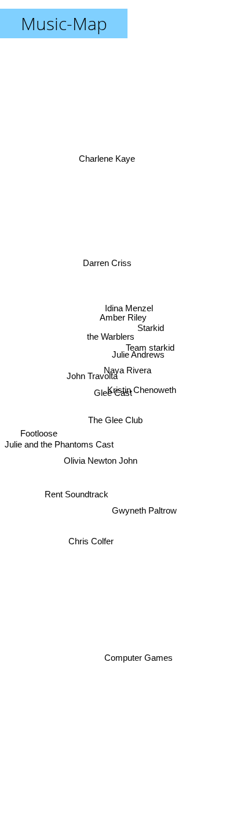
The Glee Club (113, 422)
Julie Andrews (138, 355)
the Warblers (106, 353)
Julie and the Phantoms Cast (59, 447)
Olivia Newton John (101, 462)
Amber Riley (123, 315)
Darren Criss (111, 255)
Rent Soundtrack (75, 492)
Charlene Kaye (109, 156)
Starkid (150, 324)
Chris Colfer (91, 541)
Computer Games (142, 653)
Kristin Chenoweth (143, 380)
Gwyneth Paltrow (144, 509)
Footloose (37, 435)
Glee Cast (113, 393)
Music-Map (64, 23)
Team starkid (150, 340)
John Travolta (91, 374)
